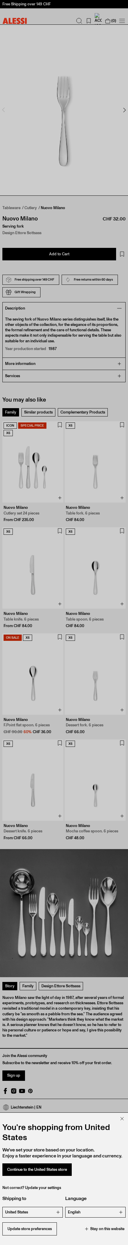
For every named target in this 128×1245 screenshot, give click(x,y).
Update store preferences (29, 1229)
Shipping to (14, 1198)
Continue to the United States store (37, 1169)
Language (76, 1198)
